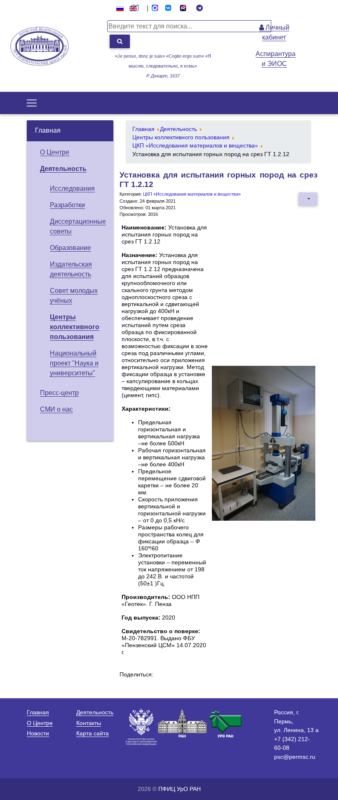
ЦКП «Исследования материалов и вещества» (192, 194)
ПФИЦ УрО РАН (179, 789)
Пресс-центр (59, 392)
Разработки (67, 204)
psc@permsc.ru (294, 756)
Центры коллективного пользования (74, 326)
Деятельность (63, 168)
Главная (48, 130)
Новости (38, 733)
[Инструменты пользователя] (307, 199)
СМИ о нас (56, 409)
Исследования (72, 188)
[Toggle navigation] (32, 103)
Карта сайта (92, 733)
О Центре (54, 152)
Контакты (88, 723)
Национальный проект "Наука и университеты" (74, 363)
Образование (70, 247)
